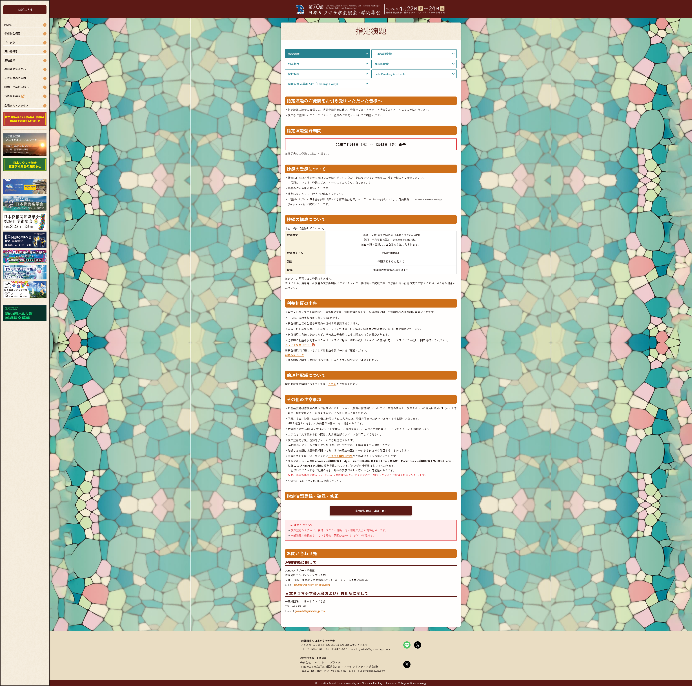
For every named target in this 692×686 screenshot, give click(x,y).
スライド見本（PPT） (298, 345)
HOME (8, 24)
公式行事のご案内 (15, 78)
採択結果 (294, 74)
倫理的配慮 (381, 64)
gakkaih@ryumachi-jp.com (310, 611)
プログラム (11, 42)
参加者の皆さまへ (15, 69)
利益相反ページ (294, 355)
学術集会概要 (12, 33)
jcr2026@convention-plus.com (312, 584)
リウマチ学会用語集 (340, 456)
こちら (332, 384)
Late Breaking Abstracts (389, 74)
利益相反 (294, 64)
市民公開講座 (12, 96)
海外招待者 (11, 51)
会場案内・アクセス (16, 105)
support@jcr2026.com (371, 670)
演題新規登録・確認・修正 (371, 511)
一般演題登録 (383, 54)
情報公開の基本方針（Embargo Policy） (314, 84)
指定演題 (294, 54)
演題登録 (9, 60)
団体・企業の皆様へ (16, 87)
